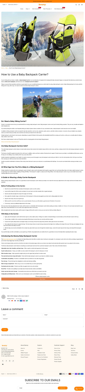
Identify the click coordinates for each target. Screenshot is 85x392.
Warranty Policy (57, 357)
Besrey (41, 373)
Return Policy (57, 354)
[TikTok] (13, 360)
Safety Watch (74, 354)
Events (22, 350)
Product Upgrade (58, 361)
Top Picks (73, 350)
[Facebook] (6, 360)
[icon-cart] (81, 4)
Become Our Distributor (42, 357)
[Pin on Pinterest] (82, 288)
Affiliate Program (24, 352)
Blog (6, 68)
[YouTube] (2, 364)
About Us (23, 348)
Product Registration (41, 359)
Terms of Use (57, 348)
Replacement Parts (41, 354)
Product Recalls (57, 359)
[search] (76, 4)
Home (2, 68)
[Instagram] (9, 360)
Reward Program (24, 357)
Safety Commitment (25, 354)
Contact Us (39, 348)
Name (4, 314)
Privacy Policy (57, 350)
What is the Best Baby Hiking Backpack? (10, 141)
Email (46, 314)
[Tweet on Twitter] (79, 288)
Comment (5, 318)
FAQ (38, 350)
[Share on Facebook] (76, 288)
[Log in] (79, 4)
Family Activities (74, 352)
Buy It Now (42, 279)
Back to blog (6, 288)
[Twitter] (2, 360)
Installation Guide (41, 352)
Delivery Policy (57, 352)
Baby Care (73, 348)
